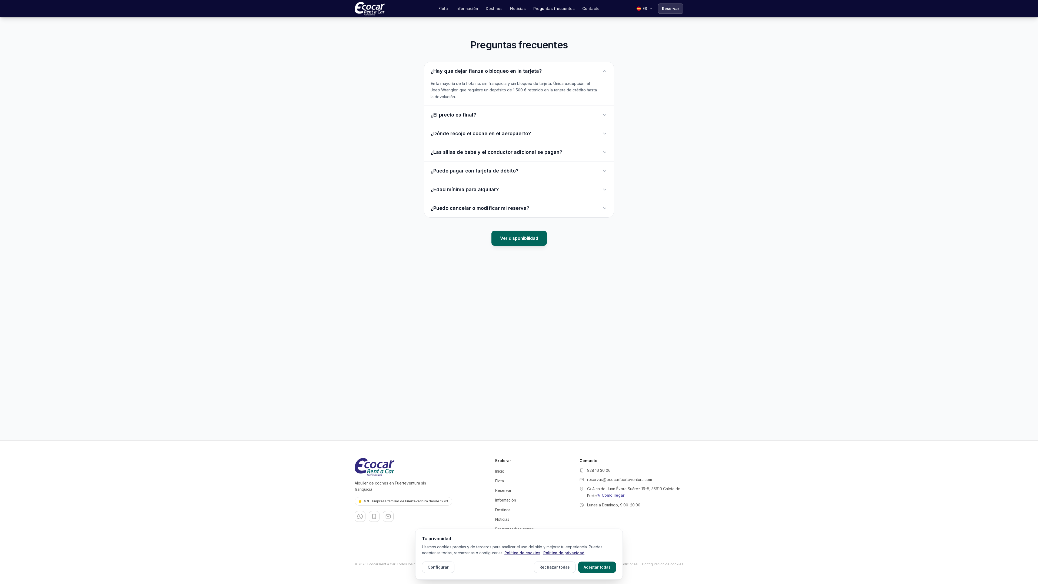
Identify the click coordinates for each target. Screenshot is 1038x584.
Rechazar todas (555, 567)
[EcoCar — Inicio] (370, 8)
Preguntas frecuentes (554, 8)
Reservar (670, 8)
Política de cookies (522, 552)
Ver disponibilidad (519, 238)
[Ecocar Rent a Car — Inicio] (421, 467)
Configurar (438, 567)
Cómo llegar (613, 495)
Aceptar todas (597, 567)
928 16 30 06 (599, 470)
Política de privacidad (563, 552)
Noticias (518, 8)
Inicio (499, 471)
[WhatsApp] (360, 516)
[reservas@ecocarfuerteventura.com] (388, 516)
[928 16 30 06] (374, 516)
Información (466, 8)
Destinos (494, 8)
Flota (443, 8)
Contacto (591, 8)
